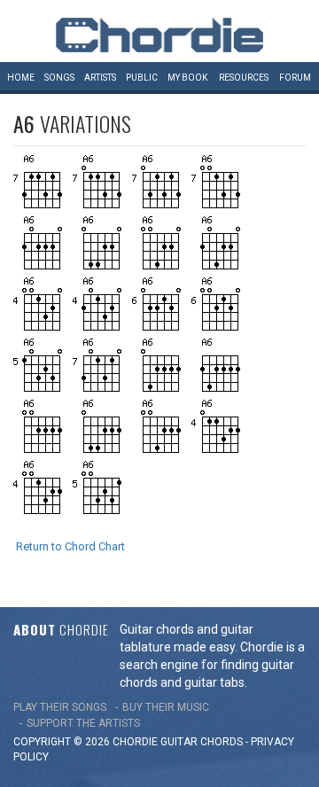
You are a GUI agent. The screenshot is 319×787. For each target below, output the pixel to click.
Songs (59, 77)
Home (21, 77)
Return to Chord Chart (70, 546)
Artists (100, 77)
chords (221, 742)
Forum (295, 77)
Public (142, 77)
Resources (243, 77)
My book (187, 77)
